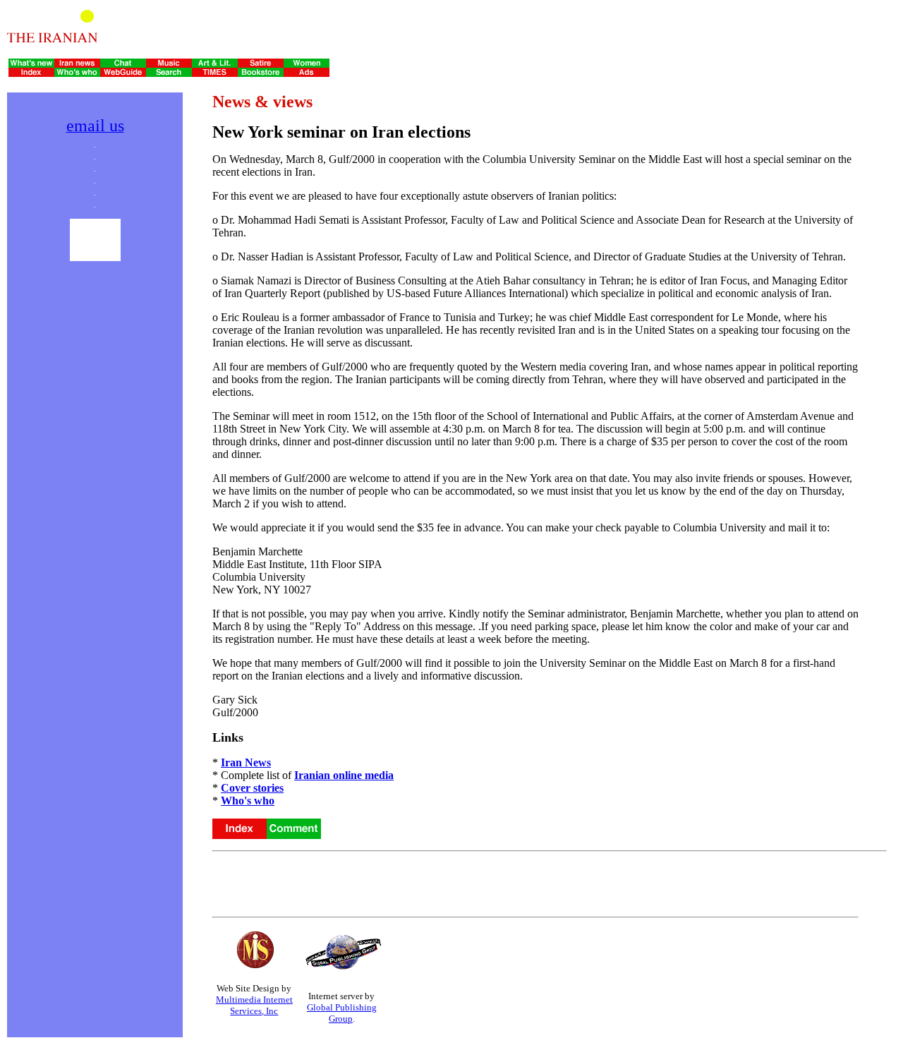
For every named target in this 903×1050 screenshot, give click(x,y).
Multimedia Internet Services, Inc (254, 1005)
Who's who (247, 801)
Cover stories (252, 788)
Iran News (246, 762)
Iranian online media (344, 775)
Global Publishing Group (342, 1013)
